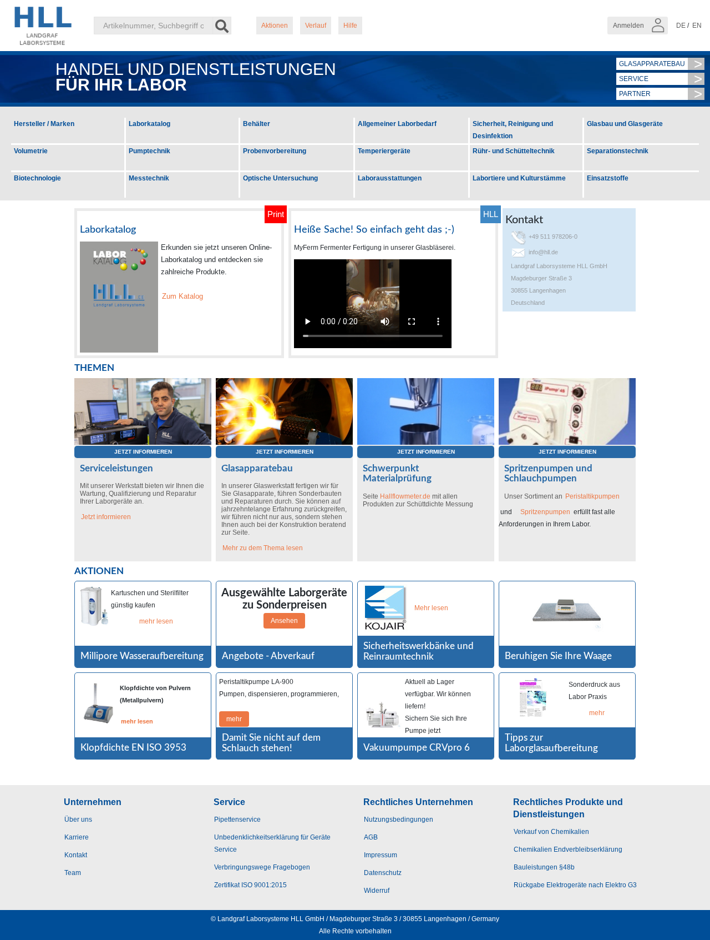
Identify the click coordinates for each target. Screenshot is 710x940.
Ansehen (284, 621)
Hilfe (350, 25)
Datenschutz (383, 873)
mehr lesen (156, 621)
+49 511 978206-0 (553, 236)
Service (633, 79)
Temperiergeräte (384, 151)
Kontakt (75, 855)
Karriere (76, 837)
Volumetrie (31, 151)
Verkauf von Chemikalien (551, 832)
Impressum (380, 855)
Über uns (78, 819)
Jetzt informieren (143, 452)
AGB (371, 837)
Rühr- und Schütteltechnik (514, 151)
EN (697, 25)
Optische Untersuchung (280, 178)
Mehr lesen (431, 608)
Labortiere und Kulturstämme (519, 178)
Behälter (256, 124)
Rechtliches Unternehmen (418, 802)
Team (72, 873)
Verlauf (315, 25)
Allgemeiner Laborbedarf (397, 124)
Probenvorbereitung (274, 151)
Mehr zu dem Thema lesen (262, 548)
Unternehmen (92, 802)
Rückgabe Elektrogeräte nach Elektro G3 (575, 885)
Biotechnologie (37, 178)
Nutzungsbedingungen (398, 819)
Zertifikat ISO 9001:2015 (250, 885)
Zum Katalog (182, 296)
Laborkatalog (149, 124)
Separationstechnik (617, 151)
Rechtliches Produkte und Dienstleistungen (568, 808)
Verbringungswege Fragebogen (262, 867)
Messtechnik (149, 178)
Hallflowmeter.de (405, 496)
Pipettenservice (237, 819)
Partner (635, 94)
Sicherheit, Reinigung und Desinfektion (513, 130)
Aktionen (274, 25)
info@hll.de (543, 252)
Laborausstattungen (390, 178)
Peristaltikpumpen (592, 496)
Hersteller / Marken (44, 124)
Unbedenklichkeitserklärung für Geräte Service (272, 843)
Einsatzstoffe (607, 178)
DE (681, 25)
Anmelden (629, 25)
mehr (234, 719)
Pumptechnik (149, 151)
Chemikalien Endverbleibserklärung (568, 849)
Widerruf (376, 890)
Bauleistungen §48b (544, 867)
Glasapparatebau (652, 64)
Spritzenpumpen (545, 512)
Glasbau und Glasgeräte (625, 124)
